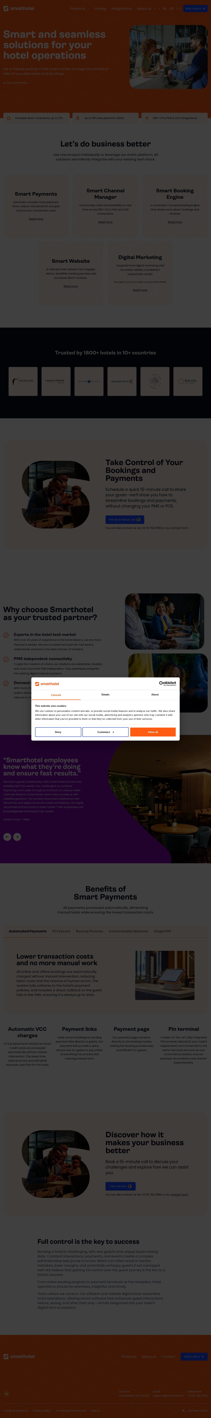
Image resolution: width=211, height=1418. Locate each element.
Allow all (153, 731)
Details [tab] (106, 694)
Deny (58, 731)
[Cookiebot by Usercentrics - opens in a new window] (161, 683)
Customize (103, 731)
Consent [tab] (56, 695)
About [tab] (155, 694)
